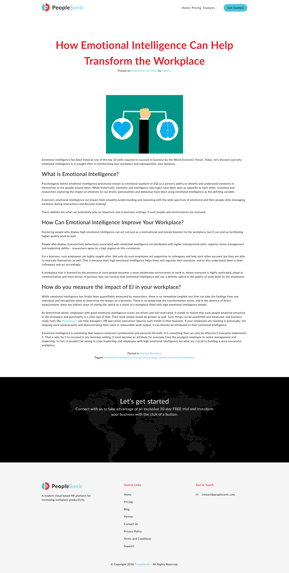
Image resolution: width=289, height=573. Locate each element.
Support (129, 546)
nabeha (166, 70)
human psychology (145, 357)
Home (186, 8)
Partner (128, 516)
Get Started (235, 8)
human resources (169, 357)
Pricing (196, 8)
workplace (188, 357)
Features (209, 8)
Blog (127, 509)
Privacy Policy (133, 531)
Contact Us (131, 524)
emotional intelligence (118, 357)
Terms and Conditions (137, 538)
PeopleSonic (142, 564)
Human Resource (151, 353)
